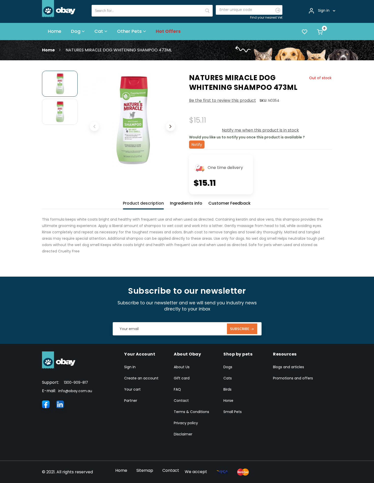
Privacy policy (186, 422)
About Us (182, 367)
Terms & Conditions (191, 411)
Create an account (141, 378)
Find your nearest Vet (266, 17)
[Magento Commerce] (59, 8)
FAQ (177, 389)
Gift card (182, 378)
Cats (227, 378)
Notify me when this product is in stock (260, 130)
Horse (228, 400)
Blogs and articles (288, 367)
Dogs (227, 367)
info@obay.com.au (75, 390)
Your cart (132, 389)
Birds (227, 389)
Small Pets (232, 411)
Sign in (130, 367)
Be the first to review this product (222, 100)
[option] (60, 84)
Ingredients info (186, 203)
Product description (143, 203)
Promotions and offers (293, 378)
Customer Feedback (229, 203)
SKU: (263, 100)
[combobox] (152, 11)
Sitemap (144, 470)
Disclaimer (183, 434)
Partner (130, 400)
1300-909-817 (76, 382)
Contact (181, 400)
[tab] (143, 202)
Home (48, 50)
